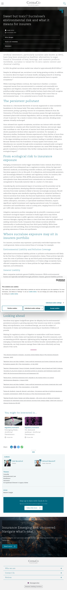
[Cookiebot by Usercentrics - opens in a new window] (57, 280)
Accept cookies (54, 308)
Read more (8, 546)
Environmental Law (9, 476)
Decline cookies (12, 308)
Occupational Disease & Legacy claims (15, 482)
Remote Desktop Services (33, 586)
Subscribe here (32, 508)
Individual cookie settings (54, 302)
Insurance (6, 480)
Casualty (6, 474)
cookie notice (33, 291)
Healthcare (6, 478)
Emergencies (34, 583)
